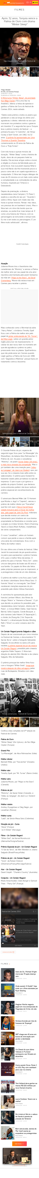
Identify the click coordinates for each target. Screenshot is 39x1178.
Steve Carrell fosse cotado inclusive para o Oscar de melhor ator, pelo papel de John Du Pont (17, 510)
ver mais (18, 1144)
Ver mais (18, 945)
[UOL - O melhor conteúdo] (7, 3)
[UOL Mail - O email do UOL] (27, 2)
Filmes (19, 9)
